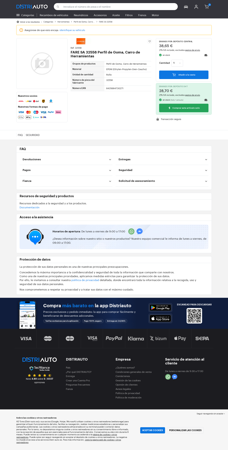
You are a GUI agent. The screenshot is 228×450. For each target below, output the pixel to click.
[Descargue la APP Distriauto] (160, 307)
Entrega (70, 376)
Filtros (129, 15)
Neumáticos (81, 15)
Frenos (142, 15)
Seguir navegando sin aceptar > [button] (211, 413)
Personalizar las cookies (185, 430)
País (68, 367)
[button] (186, 7)
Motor (155, 15)
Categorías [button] (27, 15)
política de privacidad (85, 280)
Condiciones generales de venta (134, 371)
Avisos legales (123, 388)
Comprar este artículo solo (186, 108)
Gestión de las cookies (128, 380)
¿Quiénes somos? (125, 367)
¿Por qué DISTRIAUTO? (79, 371)
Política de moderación (128, 397)
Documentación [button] (29, 207)
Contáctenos (123, 376)
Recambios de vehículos (54, 15)
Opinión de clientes (126, 384)
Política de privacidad (128, 393)
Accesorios (100, 15)
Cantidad (164, 63)
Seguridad (33, 135)
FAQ (20, 135)
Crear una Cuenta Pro (78, 380)
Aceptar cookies (152, 430)
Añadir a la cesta (186, 75)
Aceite (116, 15)
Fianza (69, 388)
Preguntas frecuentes (78, 384)
